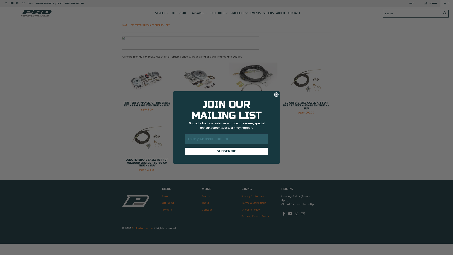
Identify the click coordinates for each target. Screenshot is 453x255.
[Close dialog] (276, 94)
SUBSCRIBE (226, 151)
